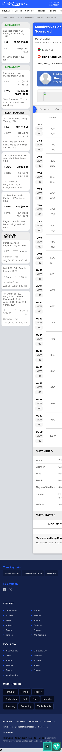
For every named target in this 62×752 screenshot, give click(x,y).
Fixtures (41, 11)
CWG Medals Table (33, 573)
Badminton (11, 699)
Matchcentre (12, 675)
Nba (35, 699)
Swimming (26, 706)
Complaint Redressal (24, 727)
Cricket (6, 11)
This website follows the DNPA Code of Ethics (24, 738)
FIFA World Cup (12, 573)
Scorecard (45, 109)
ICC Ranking (40, 635)
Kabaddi (47, 699)
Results (52, 11)
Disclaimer (47, 721)
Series (28, 11)
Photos (37, 620)
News (8, 620)
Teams (9, 630)
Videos (9, 625)
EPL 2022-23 (40, 650)
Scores (18, 11)
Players (37, 630)
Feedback (33, 721)
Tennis (24, 691)
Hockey (38, 691)
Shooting (10, 706)
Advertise (7, 721)
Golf (25, 699)
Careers (41, 727)
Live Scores (11, 610)
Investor (6, 727)
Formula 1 (10, 691)
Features (38, 625)
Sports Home (8, 17)
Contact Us (8, 732)
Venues (9, 635)
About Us (20, 721)
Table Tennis (44, 706)
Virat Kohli (51, 573)
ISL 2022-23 (12, 650)
